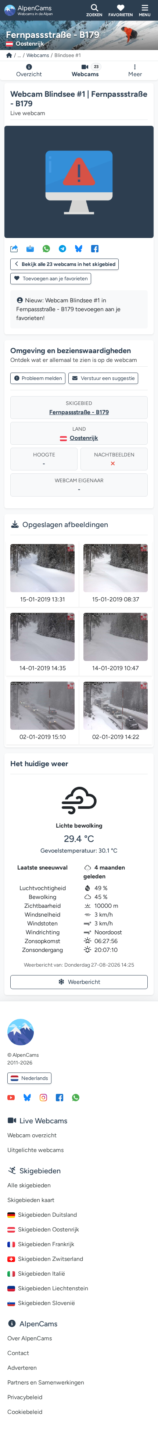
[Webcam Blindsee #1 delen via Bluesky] (78, 248)
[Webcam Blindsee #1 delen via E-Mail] (30, 248)
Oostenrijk (84, 437)
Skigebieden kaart (30, 1200)
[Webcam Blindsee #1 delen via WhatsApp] (46, 248)
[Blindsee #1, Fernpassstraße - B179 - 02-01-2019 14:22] (115, 706)
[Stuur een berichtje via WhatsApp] (75, 1097)
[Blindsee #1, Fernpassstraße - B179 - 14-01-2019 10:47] (115, 637)
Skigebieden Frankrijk (46, 1244)
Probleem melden (42, 378)
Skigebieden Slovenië (46, 1302)
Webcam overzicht (32, 1135)
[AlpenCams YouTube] (11, 1097)
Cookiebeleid (24, 1411)
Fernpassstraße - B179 (79, 412)
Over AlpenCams (29, 1338)
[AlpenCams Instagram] (43, 1097)
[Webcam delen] (14, 248)
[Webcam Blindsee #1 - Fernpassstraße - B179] (79, 182)
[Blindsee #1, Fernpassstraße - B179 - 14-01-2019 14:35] (42, 637)
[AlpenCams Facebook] (59, 1097)
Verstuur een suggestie (108, 378)
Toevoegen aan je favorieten (55, 278)
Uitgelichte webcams (35, 1149)
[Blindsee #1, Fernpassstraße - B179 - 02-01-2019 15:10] (42, 706)
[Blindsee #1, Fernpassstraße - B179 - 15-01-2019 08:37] (115, 568)
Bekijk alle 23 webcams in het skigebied (68, 264)
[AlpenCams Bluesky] (27, 1097)
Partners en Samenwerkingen (45, 1382)
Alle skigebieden (29, 1185)
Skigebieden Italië (41, 1273)
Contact (18, 1353)
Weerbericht (84, 981)
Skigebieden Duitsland (47, 1214)
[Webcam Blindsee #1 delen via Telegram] (62, 248)
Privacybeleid (24, 1397)
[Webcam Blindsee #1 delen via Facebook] (94, 248)
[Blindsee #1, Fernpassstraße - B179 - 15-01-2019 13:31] (42, 568)
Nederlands (34, 1078)
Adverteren (22, 1367)
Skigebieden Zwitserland (50, 1258)
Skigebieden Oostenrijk (48, 1229)
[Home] (9, 55)
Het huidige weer (39, 763)
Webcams (37, 55)
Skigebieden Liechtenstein (53, 1288)
